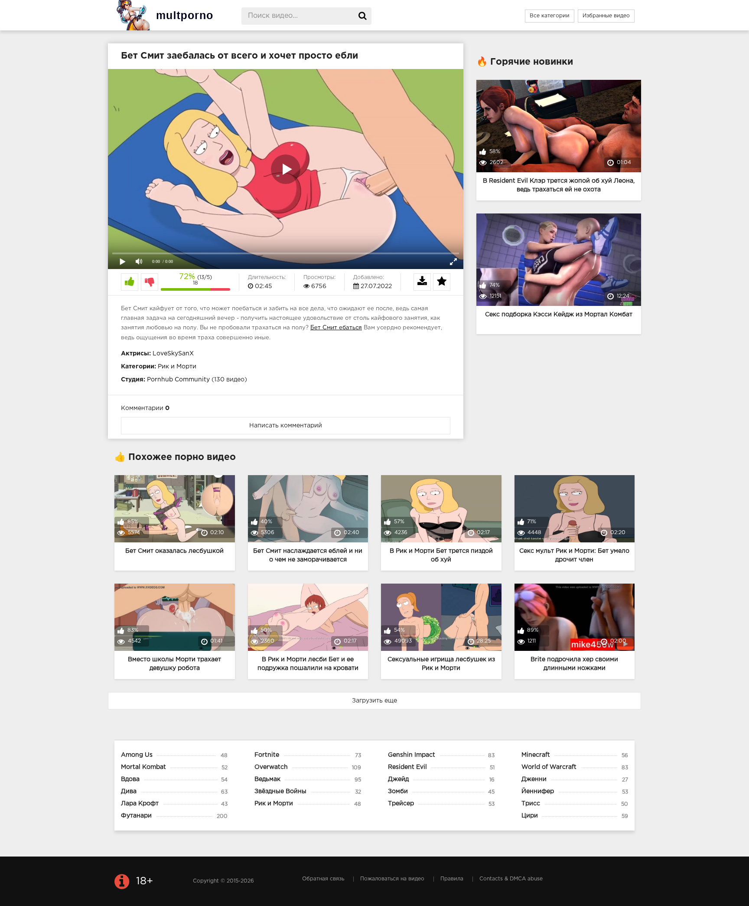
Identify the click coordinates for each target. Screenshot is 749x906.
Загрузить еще (374, 700)
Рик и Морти (177, 366)
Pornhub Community (178, 379)
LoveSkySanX (173, 353)
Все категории (550, 15)
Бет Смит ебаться (336, 327)
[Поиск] (362, 16)
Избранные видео (606, 15)
